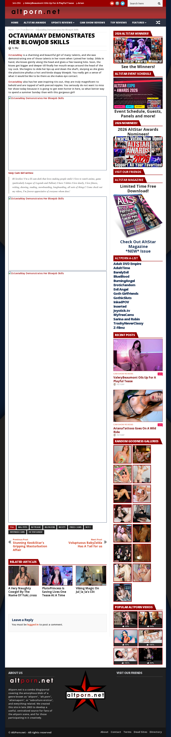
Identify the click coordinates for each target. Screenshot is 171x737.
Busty (62, 527)
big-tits (22, 527)
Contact (116, 731)
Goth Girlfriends (125, 293)
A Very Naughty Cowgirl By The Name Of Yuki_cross (22, 591)
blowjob (50, 527)
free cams (75, 527)
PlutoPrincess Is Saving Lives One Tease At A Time (54, 591)
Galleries (17, 30)
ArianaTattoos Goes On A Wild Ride (79, 3)
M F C (88, 527)
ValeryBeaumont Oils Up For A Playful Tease (30, 3)
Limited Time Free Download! (138, 188)
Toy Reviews (118, 22)
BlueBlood (121, 276)
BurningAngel (124, 281)
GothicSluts (122, 298)
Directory (156, 731)
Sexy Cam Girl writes (20, 172)
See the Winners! (138, 66)
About (104, 731)
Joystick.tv (121, 310)
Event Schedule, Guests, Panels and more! (138, 113)
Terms (127, 731)
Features (138, 22)
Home (14, 22)
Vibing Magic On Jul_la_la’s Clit (87, 590)
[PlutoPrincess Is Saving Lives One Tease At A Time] (57, 576)
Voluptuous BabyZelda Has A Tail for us (85, 543)
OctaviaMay (15, 55)
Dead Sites (140, 731)
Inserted (119, 306)
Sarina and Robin (126, 319)
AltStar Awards (35, 22)
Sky (17, 48)
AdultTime (121, 268)
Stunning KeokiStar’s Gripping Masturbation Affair (30, 545)
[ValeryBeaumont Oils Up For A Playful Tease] (138, 355)
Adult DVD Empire (127, 263)
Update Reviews (61, 22)
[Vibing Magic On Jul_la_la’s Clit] (91, 576)
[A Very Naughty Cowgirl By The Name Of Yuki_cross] (23, 576)
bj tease (36, 527)
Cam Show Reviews (92, 22)
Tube (32, 30)
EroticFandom (124, 285)
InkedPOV (121, 302)
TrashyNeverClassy (128, 323)
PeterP (121, 384)
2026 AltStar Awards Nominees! (138, 131)
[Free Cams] (57, 133)
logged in (33, 624)
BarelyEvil (121, 272)
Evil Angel (120, 289)
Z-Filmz (119, 327)
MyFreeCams (17, 532)
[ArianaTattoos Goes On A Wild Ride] (138, 406)
